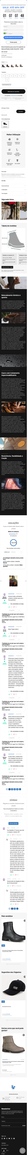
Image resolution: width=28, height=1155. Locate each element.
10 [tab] (20, 963)
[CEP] (13, 109)
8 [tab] (17, 963)
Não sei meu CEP (4, 113)
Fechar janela (13, 42)
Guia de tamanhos (6, 83)
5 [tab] (13, 963)
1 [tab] (7, 963)
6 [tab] (14, 963)
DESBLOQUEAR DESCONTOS (13, 37)
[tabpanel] (14, 939)
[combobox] (5, 33)
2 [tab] (8, 963)
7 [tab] (15, 963)
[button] (3, 74)
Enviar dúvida (13, 822)
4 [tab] (11, 963)
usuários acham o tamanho (11, 561)
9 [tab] (18, 963)
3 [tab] (10, 963)
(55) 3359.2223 (4, 1149)
